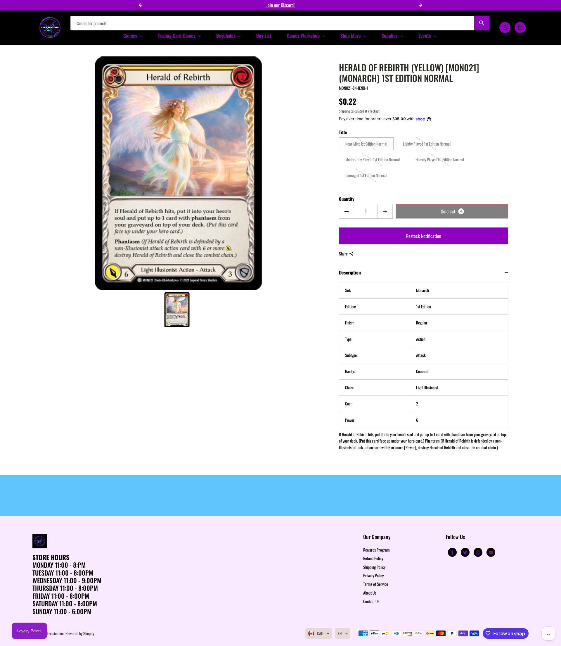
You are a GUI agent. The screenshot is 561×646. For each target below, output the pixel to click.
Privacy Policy (373, 575)
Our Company (377, 537)
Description (350, 272)
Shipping (344, 110)
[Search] (482, 23)
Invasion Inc (55, 633)
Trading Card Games (177, 35)
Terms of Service (375, 584)
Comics (130, 35)
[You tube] (490, 552)
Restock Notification (423, 235)
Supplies (390, 35)
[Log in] (504, 27)
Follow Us (455, 537)
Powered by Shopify (79, 633)
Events (425, 35)
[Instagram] (478, 552)
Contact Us (371, 601)
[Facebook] (452, 552)
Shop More (351, 35)
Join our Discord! (280, 4)
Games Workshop (304, 35)
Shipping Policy (374, 567)
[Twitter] (465, 552)
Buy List (263, 35)
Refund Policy (373, 558)
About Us (369, 593)
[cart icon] (520, 27)
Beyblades (226, 35)
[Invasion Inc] (50, 27)
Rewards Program (376, 550)
